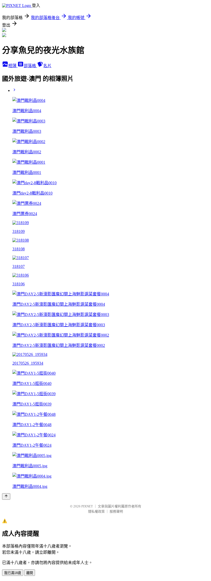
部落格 (30, 66)
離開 (29, 573)
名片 (47, 66)
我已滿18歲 (12, 573)
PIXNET (87, 506)
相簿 (12, 66)
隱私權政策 (96, 511)
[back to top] (6, 496)
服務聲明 (116, 511)
